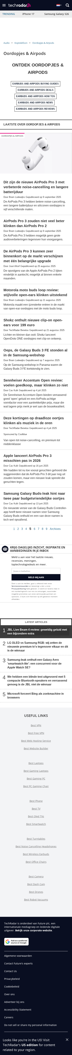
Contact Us (10, 971)
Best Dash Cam (36, 884)
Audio (6, 42)
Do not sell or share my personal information (30, 1025)
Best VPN (36, 725)
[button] (4, 5)
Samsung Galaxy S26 (56, 14)
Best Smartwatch (36, 824)
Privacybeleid (12, 978)
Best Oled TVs (36, 816)
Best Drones (36, 892)
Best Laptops (36, 763)
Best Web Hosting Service (36, 740)
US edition (29, 1045)
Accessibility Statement (17, 1009)
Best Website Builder (36, 748)
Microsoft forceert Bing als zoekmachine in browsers (35, 695)
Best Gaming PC (36, 778)
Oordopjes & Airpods (43, 42)
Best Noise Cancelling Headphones (36, 846)
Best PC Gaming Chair (36, 786)
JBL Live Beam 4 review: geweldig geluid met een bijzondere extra (37, 631)
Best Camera (36, 876)
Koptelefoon (21, 42)
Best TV (36, 808)
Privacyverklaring (19, 588)
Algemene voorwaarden (18, 955)
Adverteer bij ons (14, 1002)
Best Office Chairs (36, 861)
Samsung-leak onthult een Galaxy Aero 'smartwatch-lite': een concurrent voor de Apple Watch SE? (34, 663)
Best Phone (36, 801)
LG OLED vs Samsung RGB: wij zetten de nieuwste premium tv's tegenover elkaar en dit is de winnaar (37, 646)
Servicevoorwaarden (20, 586)
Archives (55, 529)
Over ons (9, 994)
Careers (8, 1017)
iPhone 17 (28, 14)
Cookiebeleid (11, 986)
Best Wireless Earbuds (36, 854)
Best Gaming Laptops (36, 770)
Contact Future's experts (18, 963)
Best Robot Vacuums (36, 899)
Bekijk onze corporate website (33, 930)
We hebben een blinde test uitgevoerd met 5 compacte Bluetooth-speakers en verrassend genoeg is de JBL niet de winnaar (37, 680)
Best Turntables (36, 838)
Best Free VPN (36, 733)
